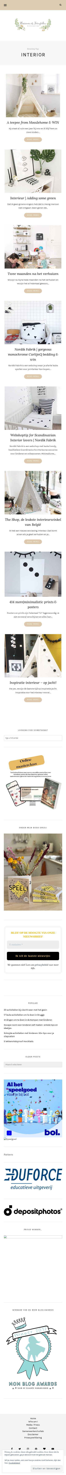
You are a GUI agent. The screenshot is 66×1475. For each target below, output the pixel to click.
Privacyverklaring (33, 1437)
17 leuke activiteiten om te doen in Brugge (24, 1015)
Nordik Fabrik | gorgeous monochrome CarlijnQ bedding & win (33, 354)
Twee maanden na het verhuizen (33, 274)
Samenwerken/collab (33, 1431)
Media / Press (33, 1425)
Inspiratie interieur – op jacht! (33, 682)
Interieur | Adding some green (33, 198)
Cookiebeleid (14, 1463)
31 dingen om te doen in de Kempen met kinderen (28, 1020)
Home (33, 1418)
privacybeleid (41, 965)
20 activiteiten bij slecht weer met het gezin (25, 1010)
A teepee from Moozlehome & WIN (33, 122)
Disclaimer (33, 1434)
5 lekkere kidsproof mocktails (18, 1041)
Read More (33, 139)
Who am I (33, 1421)
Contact (33, 1428)
